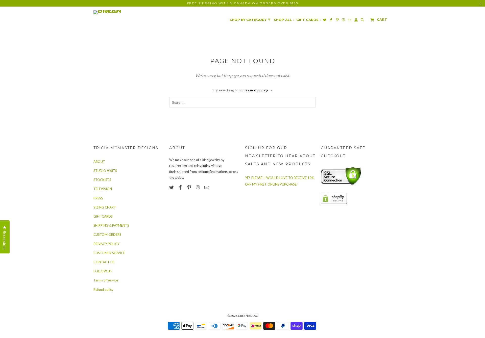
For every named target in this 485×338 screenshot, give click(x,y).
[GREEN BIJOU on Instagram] (198, 187)
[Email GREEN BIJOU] (207, 187)
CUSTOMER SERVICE (109, 253)
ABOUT (99, 162)
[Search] (363, 21)
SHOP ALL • (284, 20)
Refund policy (103, 290)
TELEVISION (102, 189)
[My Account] (356, 21)
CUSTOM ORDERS (107, 234)
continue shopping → (256, 90)
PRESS (98, 198)
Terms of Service (105, 280)
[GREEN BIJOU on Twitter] (172, 187)
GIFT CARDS (103, 216)
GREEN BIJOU (247, 316)
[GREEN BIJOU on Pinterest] (189, 187)
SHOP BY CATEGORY (250, 19)
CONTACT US (103, 262)
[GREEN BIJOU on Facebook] (181, 187)
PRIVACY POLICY (106, 244)
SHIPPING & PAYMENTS (111, 225)
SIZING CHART (104, 207)
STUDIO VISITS (105, 171)
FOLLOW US (102, 271)
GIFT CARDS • (308, 20)
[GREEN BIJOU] (117, 12)
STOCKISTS (102, 180)
